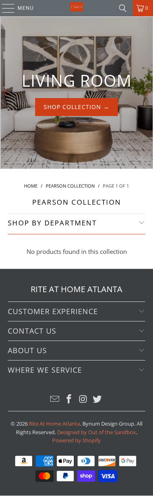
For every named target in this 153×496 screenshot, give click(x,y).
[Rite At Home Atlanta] (76, 8)
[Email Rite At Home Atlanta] (55, 399)
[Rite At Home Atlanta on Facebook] (69, 399)
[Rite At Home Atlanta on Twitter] (97, 399)
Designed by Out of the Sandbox (96, 432)
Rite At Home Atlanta (54, 423)
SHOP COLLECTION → (76, 107)
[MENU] (4, 8)
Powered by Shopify (76, 440)
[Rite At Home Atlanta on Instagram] (83, 399)
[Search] (123, 8)
